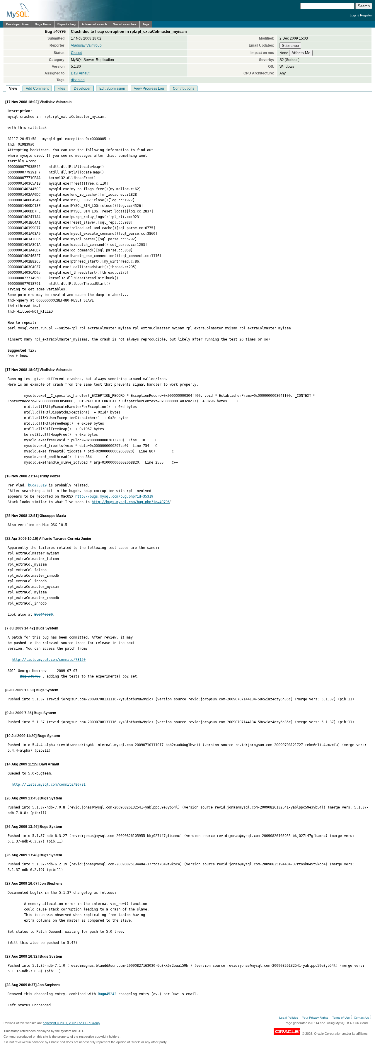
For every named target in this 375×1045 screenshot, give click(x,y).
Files (61, 88)
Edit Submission (112, 88)
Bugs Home (43, 24)
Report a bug (66, 24)
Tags (146, 24)
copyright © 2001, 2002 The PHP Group (71, 1023)
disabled (78, 80)
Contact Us (361, 1017)
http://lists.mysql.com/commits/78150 (49, 660)
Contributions (183, 88)
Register (366, 15)
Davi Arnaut (80, 73)
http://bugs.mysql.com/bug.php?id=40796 (131, 502)
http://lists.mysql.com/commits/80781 (49, 784)
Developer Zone (17, 24)
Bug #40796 (30, 676)
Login (353, 15)
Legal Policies (288, 1017)
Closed (76, 53)
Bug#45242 (107, 994)
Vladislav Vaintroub (86, 45)
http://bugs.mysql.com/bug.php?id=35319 (114, 496)
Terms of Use (341, 1017)
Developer (82, 88)
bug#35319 (37, 485)
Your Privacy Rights (315, 1017)
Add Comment (37, 88)
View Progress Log (149, 88)
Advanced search (94, 24)
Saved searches (125, 24)
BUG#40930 (43, 614)
